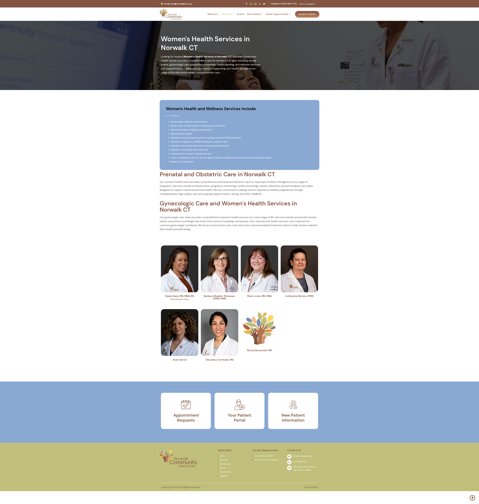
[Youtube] (264, 3)
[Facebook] (246, 4)
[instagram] (251, 3)
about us (212, 14)
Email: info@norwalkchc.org (178, 3)
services (227, 14)
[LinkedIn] (255, 4)
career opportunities (277, 14)
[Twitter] (259, 3)
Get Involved (253, 14)
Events (240, 14)
